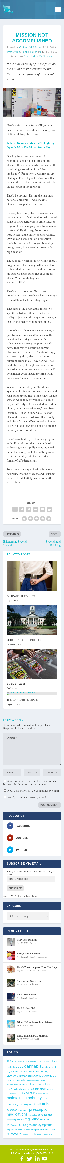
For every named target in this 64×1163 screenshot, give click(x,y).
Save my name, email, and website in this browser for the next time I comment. (29, 782)
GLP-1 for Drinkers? (27, 939)
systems (26, 1130)
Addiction (33, 997)
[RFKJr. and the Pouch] (11, 955)
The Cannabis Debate (22, 699)
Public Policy (30, 52)
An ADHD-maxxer (26, 994)
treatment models (29, 1134)
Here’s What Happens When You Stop (37, 967)
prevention (33, 1115)
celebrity (46, 1067)
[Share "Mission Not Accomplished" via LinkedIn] (35, 509)
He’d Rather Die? (26, 1008)
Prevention (13, 52)
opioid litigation (26, 1104)
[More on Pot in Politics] (32, 620)
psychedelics (45, 1114)
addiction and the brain (24, 1061)
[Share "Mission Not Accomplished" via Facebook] (15, 509)
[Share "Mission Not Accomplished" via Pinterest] (28, 509)
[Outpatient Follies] (32, 576)
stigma (10, 1130)
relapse (44, 1119)
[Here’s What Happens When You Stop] (11, 969)
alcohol (38, 1061)
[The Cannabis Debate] (32, 693)
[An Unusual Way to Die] (11, 983)
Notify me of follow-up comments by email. (33, 790)
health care (16, 1093)
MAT (44, 1098)
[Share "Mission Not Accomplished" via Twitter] (21, 509)
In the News (34, 984)
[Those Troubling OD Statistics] (11, 1038)
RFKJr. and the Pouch (28, 953)
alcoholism (50, 1061)
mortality (12, 1104)
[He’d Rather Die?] (11, 1010)
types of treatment (44, 1134)
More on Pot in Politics (25, 640)
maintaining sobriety (24, 1098)
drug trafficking (40, 1084)
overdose (12, 1109)
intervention (28, 1093)
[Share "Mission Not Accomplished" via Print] (49, 509)
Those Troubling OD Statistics (32, 1035)
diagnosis (23, 1085)
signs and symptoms (38, 1125)
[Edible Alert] (32, 664)
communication (26, 1076)
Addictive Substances (38, 956)
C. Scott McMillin (30, 47)
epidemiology (38, 1088)
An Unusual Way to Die (29, 981)
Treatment (33, 943)
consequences (45, 1075)
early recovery (24, 1089)
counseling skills (16, 1080)
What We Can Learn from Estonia (35, 1022)
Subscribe (15, 888)
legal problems (42, 1093)
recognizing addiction (15, 1120)
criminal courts (32, 1080)
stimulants (17, 1130)
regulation (32, 1119)
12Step (10, 1061)
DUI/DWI (12, 1089)
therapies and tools (39, 1130)
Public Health (33, 1039)
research (15, 1124)
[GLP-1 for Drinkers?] (11, 942)
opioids (41, 1103)
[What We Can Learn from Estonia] (11, 1024)
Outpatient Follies (21, 596)
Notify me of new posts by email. (27, 797)
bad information (15, 1067)
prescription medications (38, 56)
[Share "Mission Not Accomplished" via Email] (42, 509)
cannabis (33, 1066)
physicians (23, 1110)
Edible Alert (16, 683)
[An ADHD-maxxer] (11, 997)
